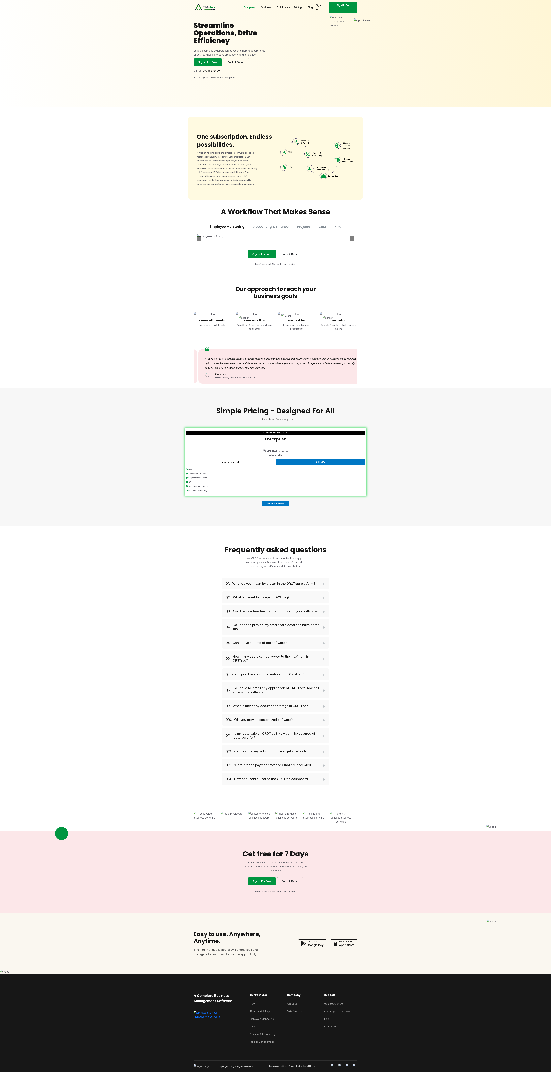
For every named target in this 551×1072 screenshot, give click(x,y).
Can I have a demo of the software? (256, 643)
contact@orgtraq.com (337, 1011)
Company (249, 7)
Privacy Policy (295, 1066)
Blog (310, 7)
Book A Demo (236, 62)
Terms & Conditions (278, 1066)
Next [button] (346, 357)
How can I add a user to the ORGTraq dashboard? (268, 779)
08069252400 (211, 70)
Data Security (295, 1011)
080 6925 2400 (333, 1003)
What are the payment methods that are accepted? (269, 765)
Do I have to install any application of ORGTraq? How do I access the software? (272, 690)
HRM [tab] (338, 226)
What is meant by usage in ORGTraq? (258, 597)
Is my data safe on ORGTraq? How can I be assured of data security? (270, 735)
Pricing (298, 7)
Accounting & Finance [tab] (271, 226)
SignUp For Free (343, 7)
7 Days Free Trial (230, 462)
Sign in (318, 7)
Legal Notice (309, 1066)
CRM (252, 1026)
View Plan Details (275, 503)
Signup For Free (207, 62)
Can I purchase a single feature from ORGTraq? (265, 674)
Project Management (262, 1041)
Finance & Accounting (262, 1034)
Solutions (282, 7)
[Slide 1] (275, 241)
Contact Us (330, 1026)
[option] (275, 360)
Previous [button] (199, 357)
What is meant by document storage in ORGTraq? (267, 706)
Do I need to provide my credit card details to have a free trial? (272, 627)
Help (326, 1019)
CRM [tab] (322, 226)
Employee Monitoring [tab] (227, 226)
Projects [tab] (303, 226)
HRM (252, 1003)
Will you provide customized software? (259, 720)
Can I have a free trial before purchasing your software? (272, 611)
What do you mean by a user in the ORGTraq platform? (270, 583)
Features (266, 7)
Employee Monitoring (262, 1019)
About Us (292, 1003)
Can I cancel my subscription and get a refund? (266, 751)
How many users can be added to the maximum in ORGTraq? (267, 658)
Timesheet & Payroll (261, 1011)
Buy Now (320, 462)
